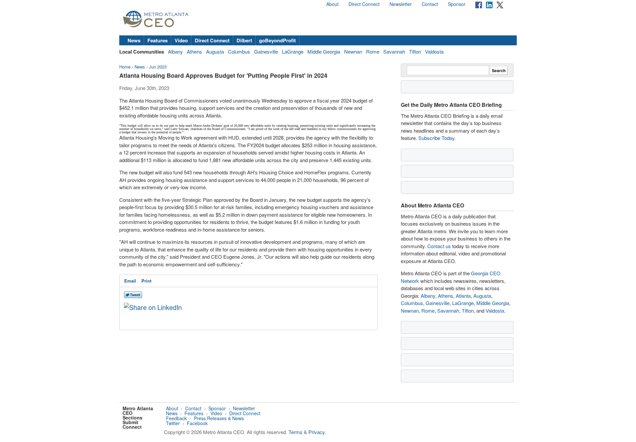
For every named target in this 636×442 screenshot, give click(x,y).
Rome (372, 51)
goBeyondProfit (277, 40)
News (134, 40)
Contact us (439, 246)
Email (130, 281)
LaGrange (292, 51)
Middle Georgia (323, 51)
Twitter (173, 423)
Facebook (197, 423)
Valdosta (434, 51)
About (332, 4)
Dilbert (244, 40)
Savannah (394, 51)
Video (181, 40)
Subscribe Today (436, 137)
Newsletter (401, 4)
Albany (175, 51)
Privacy (316, 431)
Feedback (176, 418)
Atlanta (463, 295)
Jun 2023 (158, 67)
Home (125, 67)
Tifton (415, 51)
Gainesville (266, 51)
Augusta (215, 51)
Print (146, 281)
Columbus (239, 51)
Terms (295, 431)
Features (157, 40)
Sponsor (456, 4)
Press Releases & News (219, 418)
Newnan (353, 51)
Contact (430, 4)
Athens (194, 51)
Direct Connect (364, 4)
